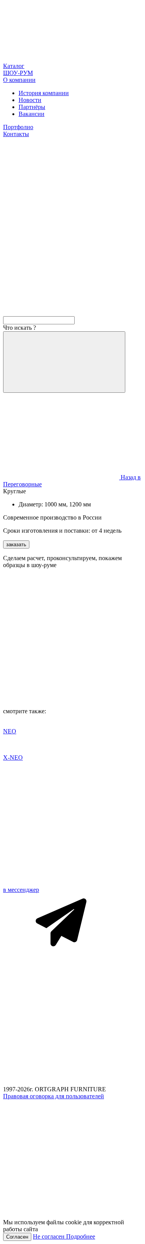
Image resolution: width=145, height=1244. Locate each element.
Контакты (16, 134)
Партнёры (32, 107)
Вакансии (31, 114)
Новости (30, 100)
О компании (19, 80)
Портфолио (18, 127)
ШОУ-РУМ (18, 73)
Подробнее (80, 1236)
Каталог (13, 66)
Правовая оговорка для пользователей (53, 1096)
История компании (44, 93)
